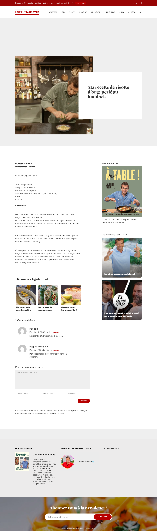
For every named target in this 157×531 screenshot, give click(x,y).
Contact (93, 528)
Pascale (34, 328)
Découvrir (81, 3)
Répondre (56, 332)
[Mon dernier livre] (122, 216)
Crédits (87, 528)
